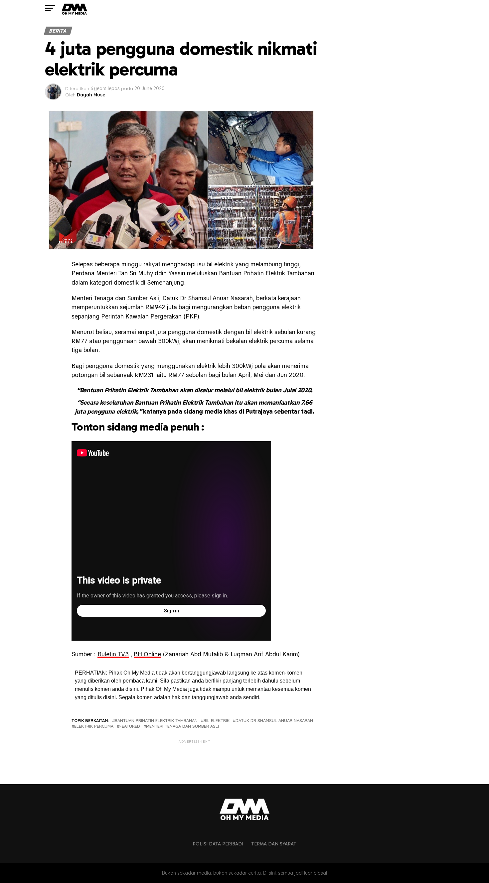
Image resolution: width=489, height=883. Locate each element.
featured (129, 726)
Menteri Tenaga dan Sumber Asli (182, 726)
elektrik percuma (93, 726)
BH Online (147, 654)
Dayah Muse (91, 95)
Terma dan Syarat (273, 844)
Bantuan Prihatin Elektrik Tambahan (156, 720)
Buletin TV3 (113, 654)
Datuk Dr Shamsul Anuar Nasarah (274, 720)
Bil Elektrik (217, 720)
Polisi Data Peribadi (218, 844)
